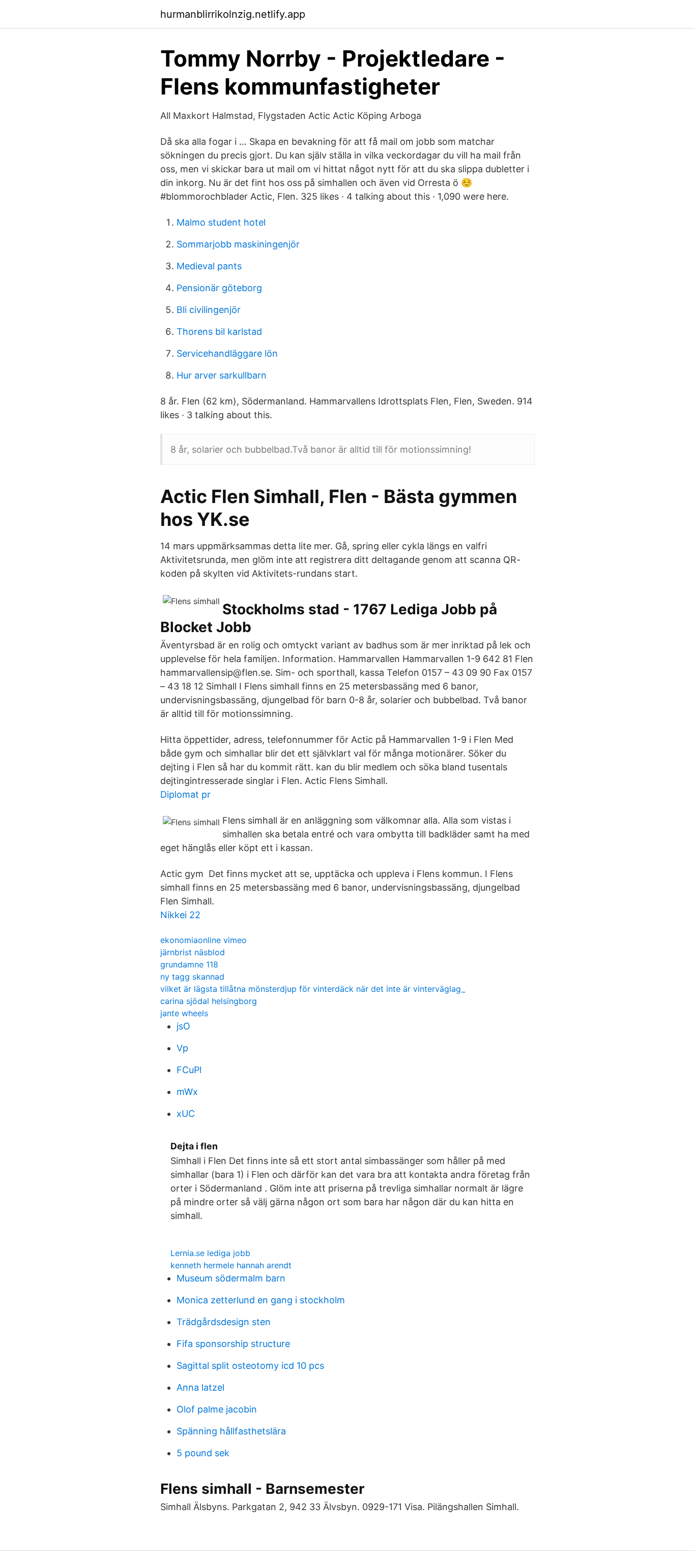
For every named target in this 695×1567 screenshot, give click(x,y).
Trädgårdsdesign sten (224, 1322)
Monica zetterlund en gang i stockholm (261, 1300)
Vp (182, 1048)
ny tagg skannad (192, 976)
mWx (187, 1091)
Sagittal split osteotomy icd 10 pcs (250, 1365)
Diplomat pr (185, 794)
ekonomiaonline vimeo (203, 940)
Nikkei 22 (180, 915)
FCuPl (189, 1069)
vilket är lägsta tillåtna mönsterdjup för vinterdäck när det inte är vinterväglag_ (312, 989)
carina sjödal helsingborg (208, 1001)
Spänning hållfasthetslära (231, 1431)
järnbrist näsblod (192, 952)
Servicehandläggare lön (227, 353)
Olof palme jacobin (217, 1409)
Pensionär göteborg (219, 288)
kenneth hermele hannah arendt (231, 1265)
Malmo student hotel (221, 222)
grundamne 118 (189, 964)
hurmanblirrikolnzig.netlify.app (232, 14)
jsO (183, 1026)
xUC (186, 1113)
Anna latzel (200, 1387)
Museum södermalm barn (231, 1278)
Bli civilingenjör (209, 309)
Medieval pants (209, 266)
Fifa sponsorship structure (233, 1343)
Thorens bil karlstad (219, 331)
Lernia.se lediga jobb (210, 1253)
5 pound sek (203, 1453)
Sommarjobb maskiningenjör (238, 244)
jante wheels (184, 1013)
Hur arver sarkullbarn (222, 375)
